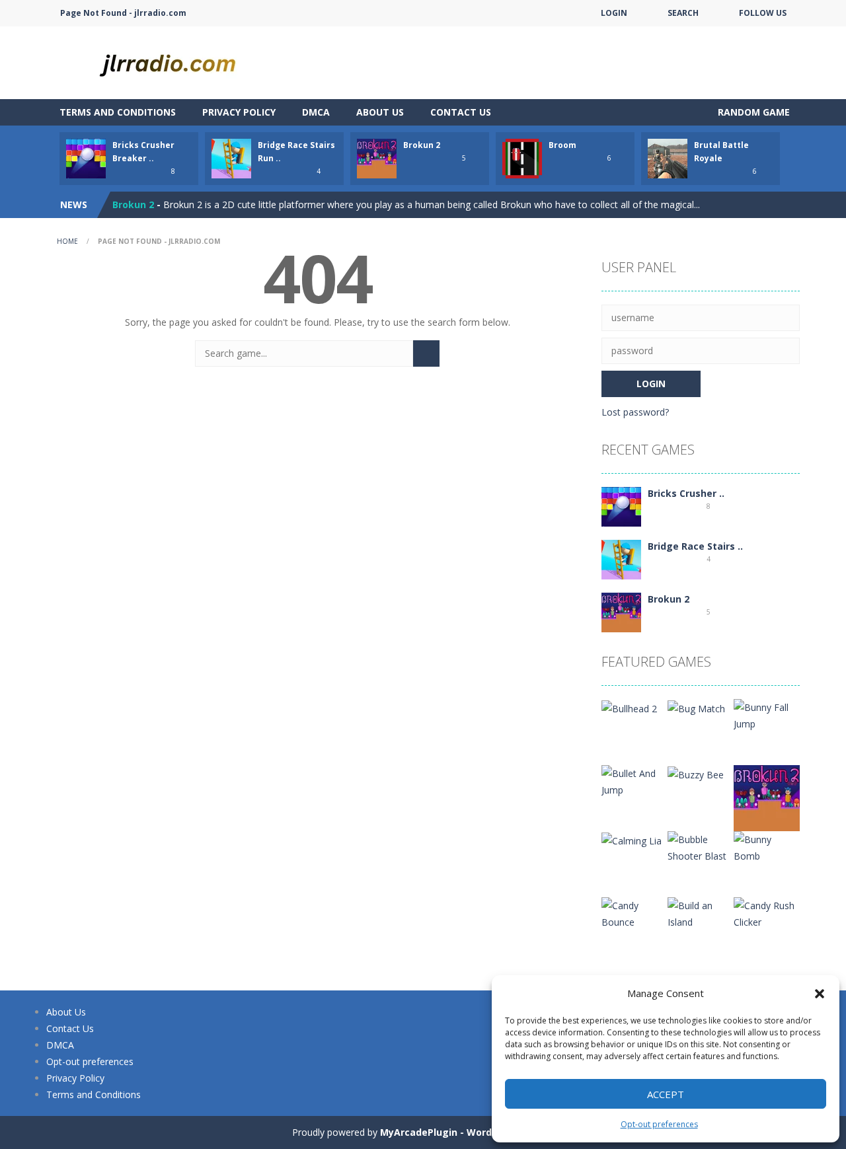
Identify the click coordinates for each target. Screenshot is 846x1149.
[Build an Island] (701, 913)
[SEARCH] (426, 353)
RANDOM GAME (752, 112)
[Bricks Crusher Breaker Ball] (621, 506)
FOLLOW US (763, 13)
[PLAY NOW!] (86, 157)
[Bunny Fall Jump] (767, 714)
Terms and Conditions (117, 112)
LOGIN (614, 13)
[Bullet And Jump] (634, 780)
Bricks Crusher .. (686, 493)
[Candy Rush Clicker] (767, 913)
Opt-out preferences (659, 1124)
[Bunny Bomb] (767, 846)
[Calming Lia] (631, 839)
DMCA (316, 112)
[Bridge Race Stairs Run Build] (621, 558)
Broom (562, 145)
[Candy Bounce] (634, 913)
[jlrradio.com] (178, 62)
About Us (380, 112)
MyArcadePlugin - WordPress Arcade (467, 1132)
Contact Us (460, 112)
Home (67, 241)
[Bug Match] (696, 707)
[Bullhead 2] (629, 707)
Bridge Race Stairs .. (695, 546)
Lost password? (635, 412)
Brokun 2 (421, 145)
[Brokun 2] (621, 611)
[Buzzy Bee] (696, 773)
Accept (665, 1094)
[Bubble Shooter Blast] (701, 846)
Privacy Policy (239, 112)
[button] (819, 993)
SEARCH (683, 13)
